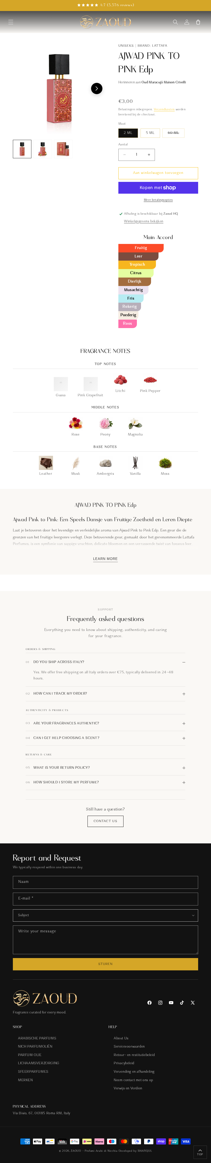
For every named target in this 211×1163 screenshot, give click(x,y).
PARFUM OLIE (30, 1055)
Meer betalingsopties (158, 200)
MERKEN (25, 1080)
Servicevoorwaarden (129, 1047)
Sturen (105, 964)
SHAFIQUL (145, 1151)
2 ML (128, 133)
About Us (121, 1038)
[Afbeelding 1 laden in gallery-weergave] (22, 149)
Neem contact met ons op (133, 1080)
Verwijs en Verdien (128, 1088)
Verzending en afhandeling (134, 1072)
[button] (10, 22)
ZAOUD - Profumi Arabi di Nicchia (94, 1151)
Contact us (105, 821)
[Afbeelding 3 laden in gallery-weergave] (63, 149)
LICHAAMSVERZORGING (38, 1063)
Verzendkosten (164, 109)
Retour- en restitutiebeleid (134, 1055)
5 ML (150, 133)
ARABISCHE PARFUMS (37, 1038)
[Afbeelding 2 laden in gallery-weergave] (42, 149)
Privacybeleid (124, 1063)
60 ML (176, 134)
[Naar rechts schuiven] (96, 88)
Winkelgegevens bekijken (143, 221)
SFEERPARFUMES (33, 1072)
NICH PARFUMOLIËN (35, 1047)
